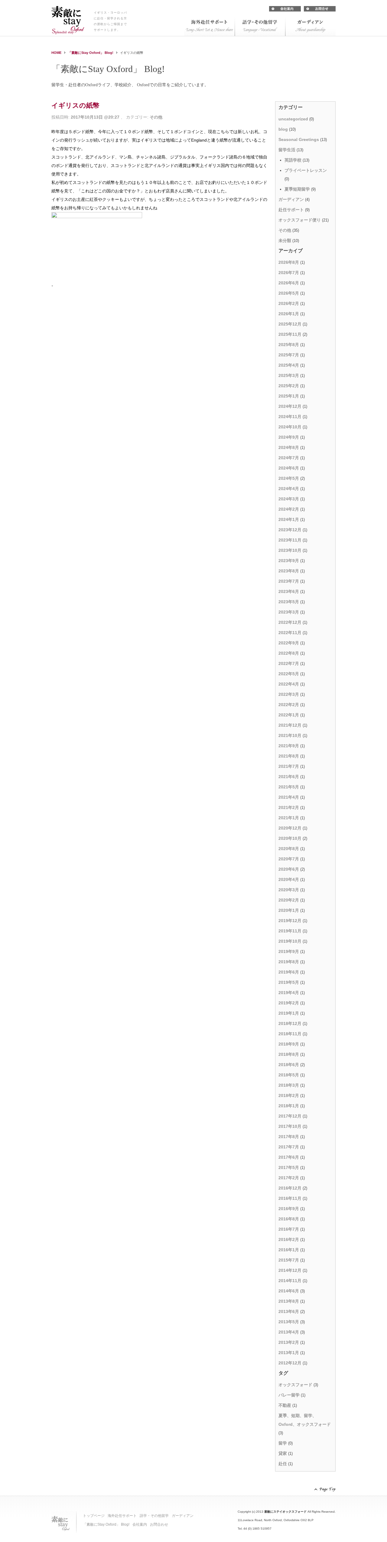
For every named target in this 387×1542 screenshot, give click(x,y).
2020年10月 (289, 838)
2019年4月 (288, 992)
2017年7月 (288, 1146)
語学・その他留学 (154, 1516)
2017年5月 (288, 1167)
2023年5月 (288, 601)
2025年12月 (289, 324)
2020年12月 (289, 828)
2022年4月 (288, 684)
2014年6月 (288, 1290)
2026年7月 (288, 272)
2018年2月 (288, 1095)
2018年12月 (289, 1023)
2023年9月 (288, 560)
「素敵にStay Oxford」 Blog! (90, 52)
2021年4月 (288, 797)
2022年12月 (289, 622)
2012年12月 (289, 1362)
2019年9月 (288, 951)
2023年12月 (289, 529)
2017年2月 (288, 1177)
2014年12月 (289, 1270)
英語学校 (293, 160)
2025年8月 (288, 344)
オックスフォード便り (299, 220)
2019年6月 (288, 972)
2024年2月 (288, 509)
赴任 (282, 1463)
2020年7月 (288, 858)
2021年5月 (288, 786)
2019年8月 (288, 961)
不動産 (284, 1405)
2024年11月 (289, 416)
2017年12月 (289, 1116)
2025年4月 (288, 365)
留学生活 (286, 149)
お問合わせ (159, 1524)
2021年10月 (289, 735)
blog (283, 129)
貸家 (282, 1453)
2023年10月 (289, 550)
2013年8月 (288, 1301)
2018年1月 (288, 1105)
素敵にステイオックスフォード (285, 1511)
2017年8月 (288, 1136)
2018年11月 (289, 1033)
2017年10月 (289, 1126)
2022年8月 (288, 653)
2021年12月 (289, 725)
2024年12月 (289, 406)
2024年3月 (288, 498)
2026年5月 (288, 293)
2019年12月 (289, 920)
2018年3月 (288, 1085)
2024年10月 (289, 426)
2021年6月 (288, 776)
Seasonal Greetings (298, 139)
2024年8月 (288, 447)
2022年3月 (288, 694)
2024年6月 (288, 468)
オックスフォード (295, 1384)
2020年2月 (288, 900)
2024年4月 (288, 488)
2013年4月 (288, 1332)
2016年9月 (288, 1208)
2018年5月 (288, 1074)
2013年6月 (288, 1311)
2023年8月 (288, 570)
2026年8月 (288, 262)
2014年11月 (289, 1280)
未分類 (284, 240)
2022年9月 (288, 642)
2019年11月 (289, 930)
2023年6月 (288, 591)
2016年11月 (289, 1198)
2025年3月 (288, 375)
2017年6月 (288, 1157)
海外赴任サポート (122, 1516)
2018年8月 (288, 1054)
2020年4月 (288, 879)
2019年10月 (289, 941)
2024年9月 (288, 437)
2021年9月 (288, 745)
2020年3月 (288, 889)
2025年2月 (288, 385)
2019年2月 (288, 1002)
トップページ (94, 1516)
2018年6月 (288, 1064)
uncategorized (293, 118)
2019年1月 (288, 1013)
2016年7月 (288, 1229)
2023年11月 (289, 540)
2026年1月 (288, 313)
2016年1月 (288, 1249)
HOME (56, 52)
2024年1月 (288, 519)
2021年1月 (288, 817)
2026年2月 (288, 303)
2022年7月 (288, 663)
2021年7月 (288, 766)
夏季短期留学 (297, 189)
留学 (282, 1443)
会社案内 (139, 1524)
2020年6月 (288, 869)
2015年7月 (288, 1260)
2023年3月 (288, 612)
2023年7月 (288, 581)
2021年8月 (288, 756)
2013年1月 (288, 1352)
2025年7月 (288, 354)
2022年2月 (288, 704)
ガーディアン (291, 199)
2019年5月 (288, 982)
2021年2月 (288, 807)
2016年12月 (289, 1188)
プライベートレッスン (306, 170)
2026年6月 (288, 282)
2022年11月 (289, 632)
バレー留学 (289, 1395)
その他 (156, 117)
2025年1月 (288, 396)
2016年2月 (288, 1239)
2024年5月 (288, 478)
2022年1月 (288, 714)
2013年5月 (288, 1321)
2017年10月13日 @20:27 (95, 117)
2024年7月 (288, 457)
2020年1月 (288, 910)
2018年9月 (288, 1044)
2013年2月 (288, 1342)
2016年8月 (288, 1218)
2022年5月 (288, 673)
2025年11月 (289, 334)
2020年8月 (288, 848)
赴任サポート (291, 209)
